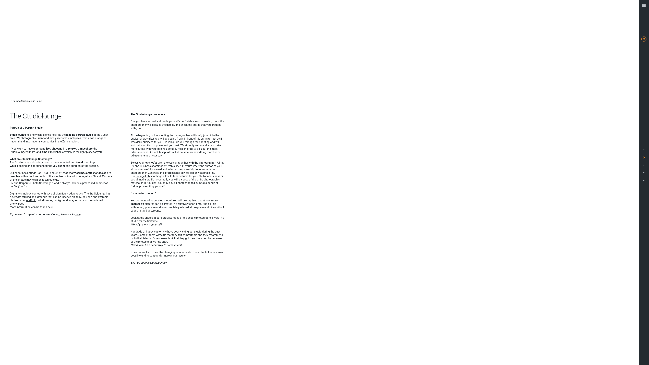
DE (644, 39)
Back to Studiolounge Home (27, 101)
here (77, 214)
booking (22, 165)
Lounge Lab (143, 176)
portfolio (31, 200)
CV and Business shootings (147, 166)
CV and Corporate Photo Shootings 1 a (33, 183)
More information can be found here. (31, 207)
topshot (149, 162)
